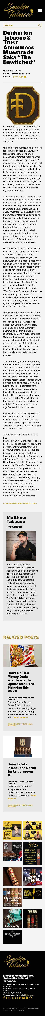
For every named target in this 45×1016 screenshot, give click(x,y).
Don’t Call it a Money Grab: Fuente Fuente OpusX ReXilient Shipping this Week (21, 682)
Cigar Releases (30, 503)
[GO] (39, 25)
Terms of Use (19, 1010)
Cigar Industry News (12, 503)
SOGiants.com (29, 995)
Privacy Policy (8, 1010)
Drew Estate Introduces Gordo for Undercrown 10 (22, 769)
